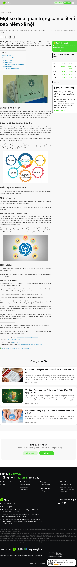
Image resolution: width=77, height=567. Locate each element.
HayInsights (43, 491)
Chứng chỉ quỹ (24, 487)
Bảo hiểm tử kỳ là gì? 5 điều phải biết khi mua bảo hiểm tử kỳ (49, 370)
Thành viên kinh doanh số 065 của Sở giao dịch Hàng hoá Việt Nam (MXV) (21, 555)
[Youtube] (59, 503)
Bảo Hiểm (8, 12)
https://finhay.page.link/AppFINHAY (27, 337)
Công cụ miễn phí (45, 484)
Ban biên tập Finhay (31, 30)
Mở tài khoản (58, 2)
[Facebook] (62, 503)
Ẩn (23, 52)
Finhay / (2, 12)
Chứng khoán (24, 489)
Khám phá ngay (57, 50)
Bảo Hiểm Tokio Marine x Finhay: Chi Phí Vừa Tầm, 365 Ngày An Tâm (48, 391)
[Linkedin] (65, 503)
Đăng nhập (67, 2)
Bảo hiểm (2, 484)
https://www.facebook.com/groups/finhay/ (30, 344)
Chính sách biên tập (65, 484)
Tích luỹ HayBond (25, 484)
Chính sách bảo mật (66, 487)
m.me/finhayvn (16, 342)
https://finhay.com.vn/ (14, 339)
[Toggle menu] (73, 3)
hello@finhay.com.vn (12, 507)
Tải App (46, 453)
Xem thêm (55, 60)
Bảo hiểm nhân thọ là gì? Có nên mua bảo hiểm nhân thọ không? (49, 412)
